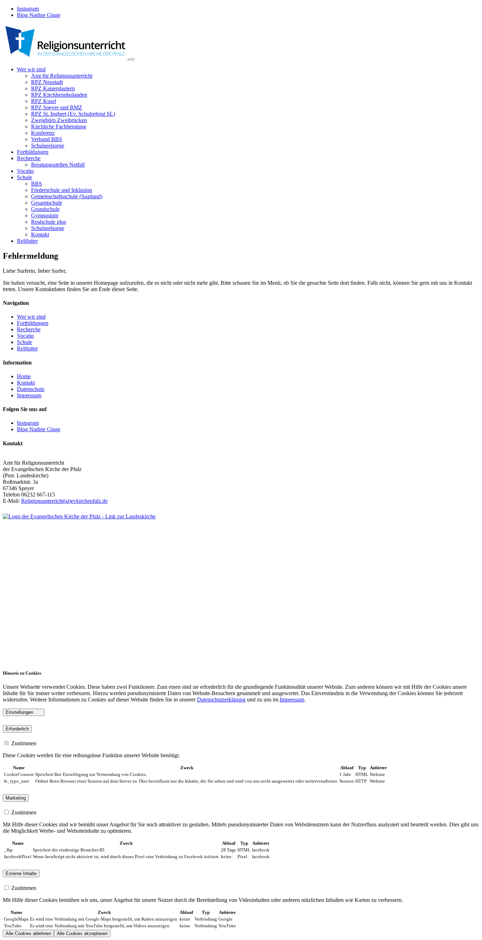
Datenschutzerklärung (221, 700)
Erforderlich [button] (17, 728)
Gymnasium (44, 215)
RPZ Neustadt (47, 82)
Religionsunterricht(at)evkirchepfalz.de (64, 501)
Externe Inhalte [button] (21, 873)
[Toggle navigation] (131, 59)
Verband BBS (46, 139)
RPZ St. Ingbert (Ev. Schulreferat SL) (73, 114)
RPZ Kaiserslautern (53, 88)
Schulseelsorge (47, 146)
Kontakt (40, 234)
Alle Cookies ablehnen (28, 933)
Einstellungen (19, 712)
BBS (36, 184)
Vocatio (25, 171)
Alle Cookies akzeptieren (82, 933)
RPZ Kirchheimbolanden (59, 95)
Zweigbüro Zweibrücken (59, 120)
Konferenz (43, 133)
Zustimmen (23, 743)
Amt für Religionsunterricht (61, 76)
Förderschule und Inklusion (61, 190)
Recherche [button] (29, 158)
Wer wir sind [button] (31, 69)
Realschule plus (48, 222)
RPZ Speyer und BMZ (56, 107)
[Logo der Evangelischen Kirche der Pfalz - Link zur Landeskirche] (232, 588)
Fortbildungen (32, 152)
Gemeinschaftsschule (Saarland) (66, 196)
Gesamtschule (46, 203)
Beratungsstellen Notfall (58, 165)
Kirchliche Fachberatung (58, 126)
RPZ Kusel (43, 101)
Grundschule (45, 209)
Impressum (292, 700)
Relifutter (27, 241)
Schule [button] (24, 177)
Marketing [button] (16, 798)
